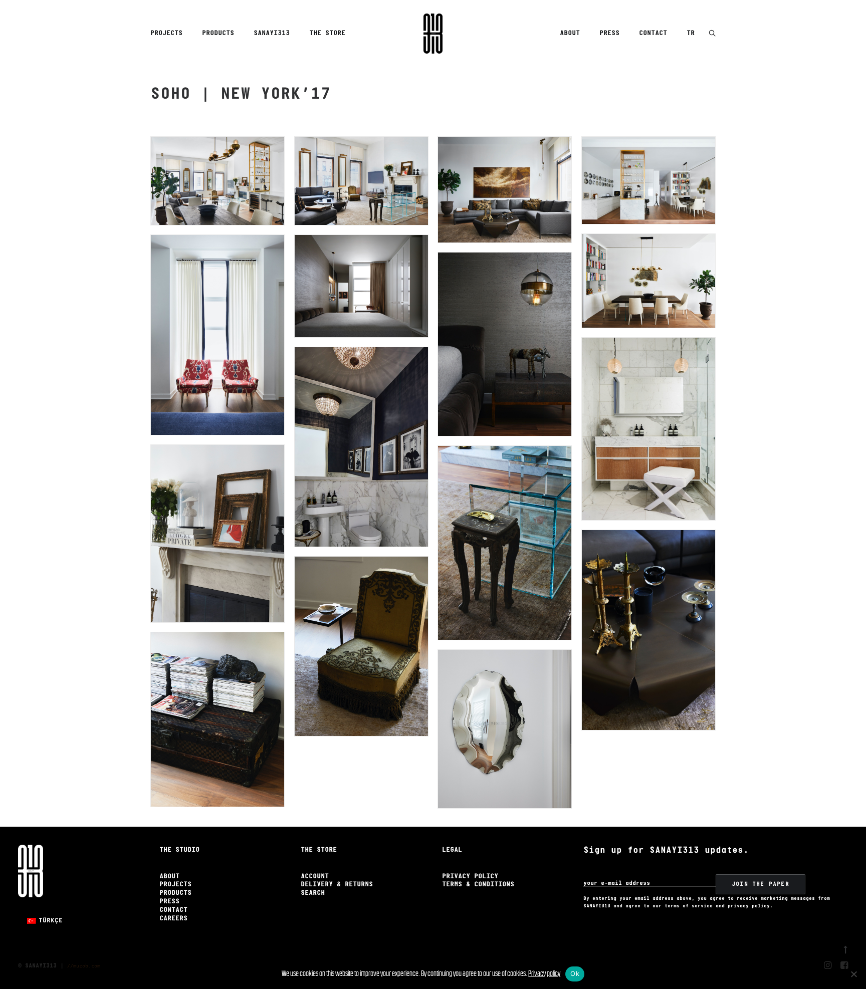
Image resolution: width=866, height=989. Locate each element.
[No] (853, 974)
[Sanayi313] (433, 34)
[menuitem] (169, 33)
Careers (173, 918)
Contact (653, 33)
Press (609, 33)
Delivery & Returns (337, 884)
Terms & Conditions (478, 884)
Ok (574, 973)
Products (218, 33)
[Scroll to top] (845, 948)
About (570, 33)
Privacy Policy (470, 876)
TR (691, 33)
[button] (712, 34)
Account (315, 876)
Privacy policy (544, 973)
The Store (327, 33)
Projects (166, 33)
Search (313, 893)
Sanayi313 (272, 33)
